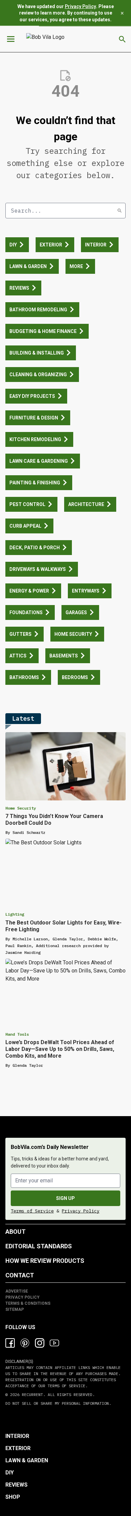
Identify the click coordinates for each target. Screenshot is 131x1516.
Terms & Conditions (27, 1303)
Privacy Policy (80, 6)
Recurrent (31, 1394)
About (15, 1231)
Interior (17, 1436)
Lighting (14, 914)
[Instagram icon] (39, 1343)
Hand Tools (17, 1034)
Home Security (20, 808)
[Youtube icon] (54, 1343)
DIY (9, 1472)
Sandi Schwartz (28, 832)
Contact (19, 1275)
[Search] (120, 211)
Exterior (18, 1448)
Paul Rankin (18, 945)
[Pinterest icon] (25, 1343)
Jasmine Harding (23, 952)
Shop (12, 1497)
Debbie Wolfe (102, 938)
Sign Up (65, 1198)
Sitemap (14, 1309)
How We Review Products (44, 1260)
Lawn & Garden (26, 1460)
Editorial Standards (38, 1246)
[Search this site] (122, 39)
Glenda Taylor (67, 938)
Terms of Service (32, 1211)
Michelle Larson (30, 938)
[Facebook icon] (10, 1343)
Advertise (16, 1291)
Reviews (16, 1485)
